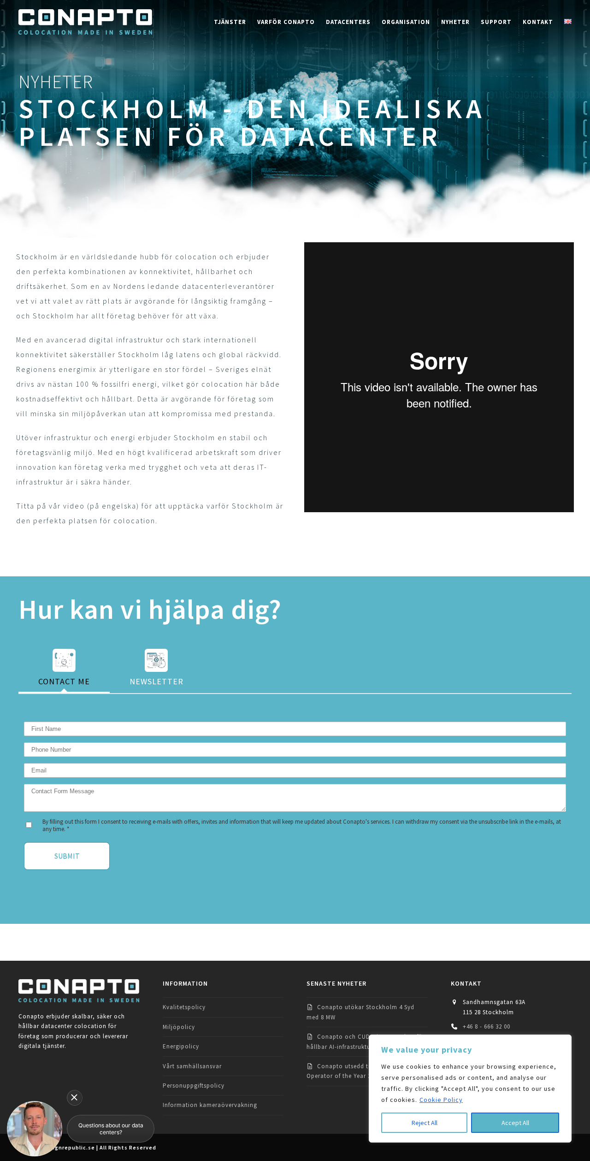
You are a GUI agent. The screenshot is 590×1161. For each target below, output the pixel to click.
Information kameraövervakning (210, 1105)
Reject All (424, 1123)
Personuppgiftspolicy (193, 1085)
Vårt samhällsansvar (192, 1066)
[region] (470, 1089)
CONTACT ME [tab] (64, 681)
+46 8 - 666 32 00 (486, 1026)
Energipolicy (181, 1046)
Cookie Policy (441, 1099)
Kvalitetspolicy (184, 1007)
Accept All (515, 1123)
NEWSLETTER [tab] (156, 681)
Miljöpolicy (179, 1027)
